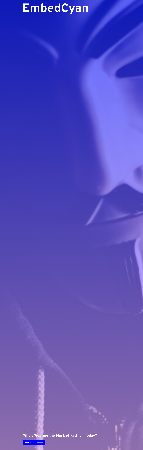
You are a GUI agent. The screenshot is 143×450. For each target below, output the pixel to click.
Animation (26, 431)
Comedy (31, 431)
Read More (28, 442)
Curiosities (37, 431)
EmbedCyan (51, 9)
